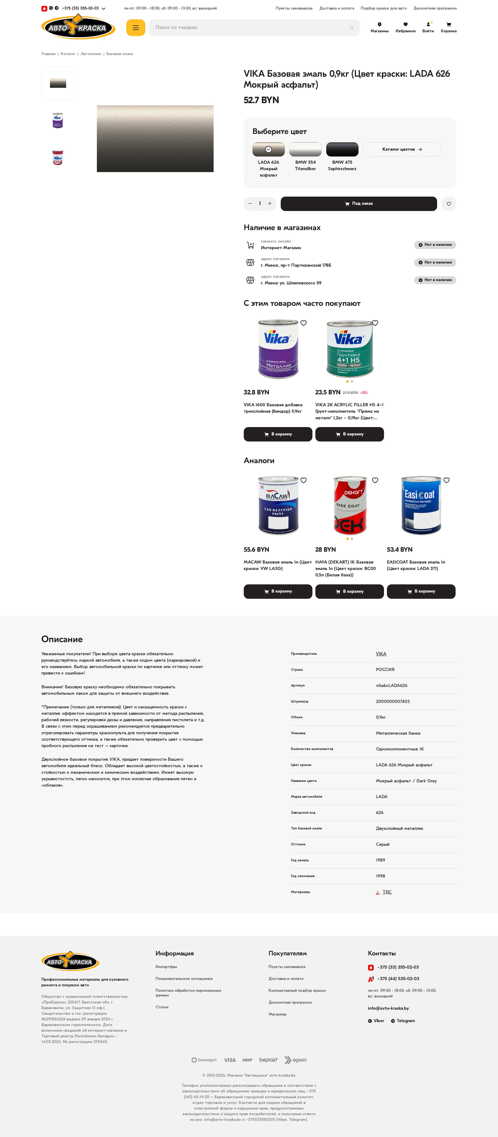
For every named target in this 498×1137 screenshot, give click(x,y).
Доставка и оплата (336, 9)
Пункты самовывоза (294, 9)
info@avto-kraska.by (388, 1008)
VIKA (381, 654)
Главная (48, 54)
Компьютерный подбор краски (297, 991)
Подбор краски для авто (384, 9)
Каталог (68, 54)
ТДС (387, 892)
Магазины (278, 1014)
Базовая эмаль (119, 54)
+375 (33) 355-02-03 (80, 9)
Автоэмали (91, 54)
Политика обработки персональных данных (189, 993)
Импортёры (166, 967)
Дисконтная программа (435, 9)
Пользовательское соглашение (184, 979)
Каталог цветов (398, 149)
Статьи (162, 1007)
